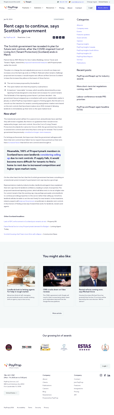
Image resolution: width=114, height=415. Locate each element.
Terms (30, 407)
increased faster (14, 143)
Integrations (78, 389)
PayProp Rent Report (85, 57)
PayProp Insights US (84, 53)
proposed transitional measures (35, 63)
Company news (82, 28)
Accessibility (21, 407)
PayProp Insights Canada (86, 47)
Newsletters (47, 395)
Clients (45, 382)
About (69, 8)
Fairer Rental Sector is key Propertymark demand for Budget (26, 226)
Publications (81, 63)
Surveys (80, 60)
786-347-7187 (9, 375)
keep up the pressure (26, 201)
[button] (104, 2)
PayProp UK (10, 37)
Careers (46, 389)
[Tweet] (63, 37)
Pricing (61, 8)
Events (79, 31)
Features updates (83, 35)
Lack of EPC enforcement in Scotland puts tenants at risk (25, 221)
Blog (44, 392)
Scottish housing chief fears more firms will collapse (22, 234)
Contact (78, 8)
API (75, 395)
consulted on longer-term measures (37, 132)
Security (38, 407)
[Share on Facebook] (57, 37)
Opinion (80, 41)
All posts (80, 25)
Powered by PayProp (50, 398)
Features (77, 385)
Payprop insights (83, 44)
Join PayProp (78, 382)
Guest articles (82, 38)
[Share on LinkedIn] (60, 37)
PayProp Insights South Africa (87, 50)
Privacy (46, 407)
